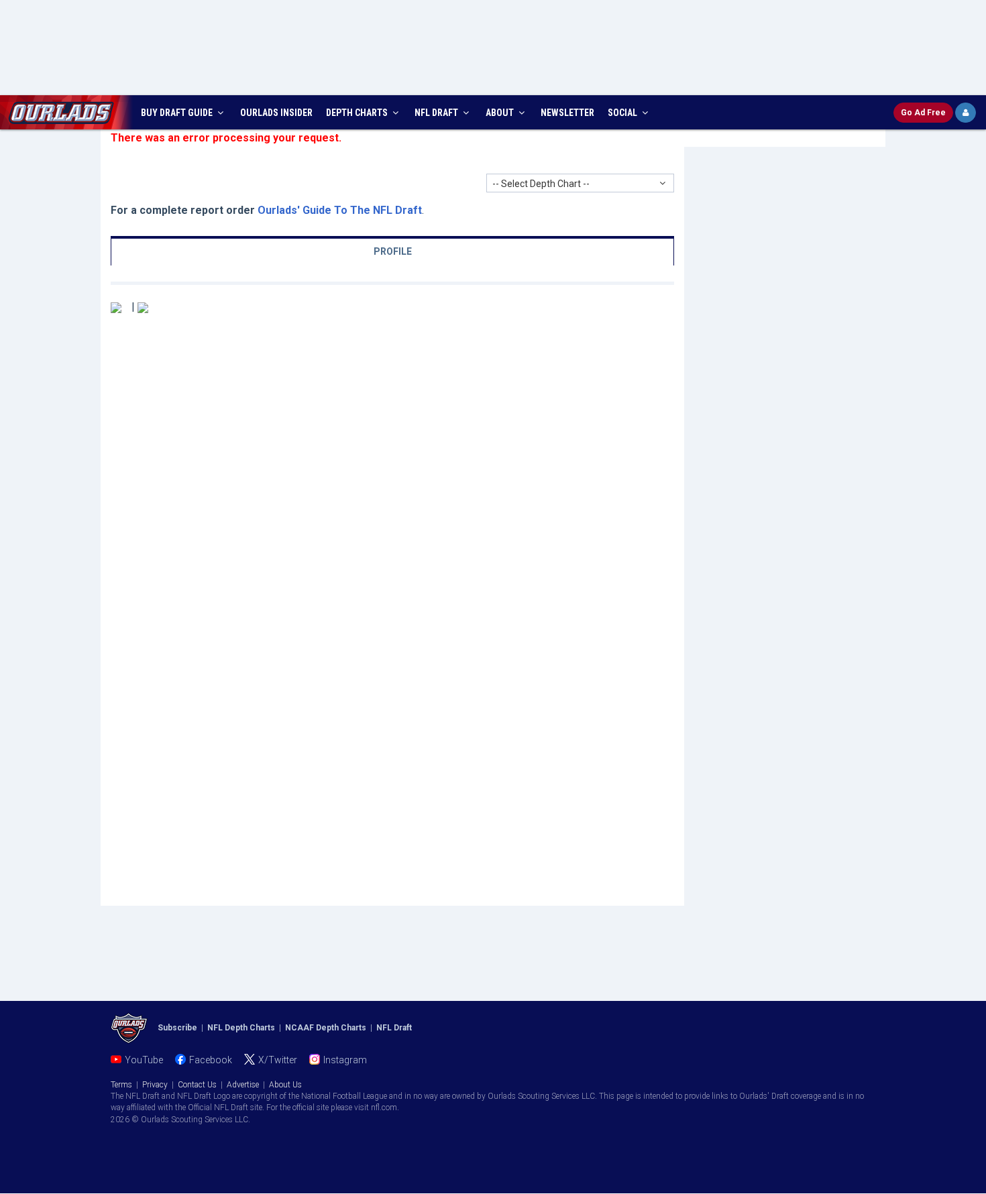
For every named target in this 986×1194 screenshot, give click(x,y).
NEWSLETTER (567, 112)
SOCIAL (623, 112)
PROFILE (393, 251)
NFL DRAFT (437, 112)
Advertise (243, 1084)
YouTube (144, 1060)
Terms (121, 1084)
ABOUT (501, 112)
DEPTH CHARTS (358, 112)
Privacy (155, 1084)
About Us (285, 1084)
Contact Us (197, 1084)
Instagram (345, 1060)
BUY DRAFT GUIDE (178, 112)
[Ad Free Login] (965, 113)
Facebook (210, 1060)
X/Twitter (277, 1060)
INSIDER (276, 112)
